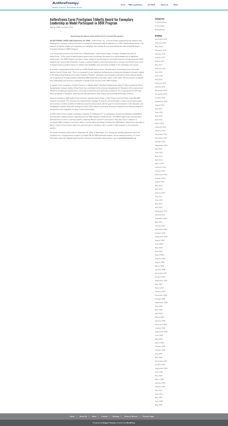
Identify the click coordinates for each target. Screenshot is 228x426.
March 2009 (159, 255)
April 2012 (159, 207)
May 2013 (158, 185)
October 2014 (160, 142)
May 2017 (158, 65)
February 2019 (160, 43)
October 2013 (160, 178)
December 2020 (161, 39)
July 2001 (158, 390)
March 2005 (159, 343)
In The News (159, 26)
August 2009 (159, 240)
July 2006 (158, 306)
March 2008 (159, 266)
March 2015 (159, 123)
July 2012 (158, 196)
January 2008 (160, 270)
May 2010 (158, 222)
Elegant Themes (109, 423)
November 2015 (161, 94)
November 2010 (161, 218)
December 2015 (161, 90)
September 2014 (161, 145)
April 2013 (159, 189)
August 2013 (159, 182)
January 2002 (160, 383)
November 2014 (161, 138)
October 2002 (160, 365)
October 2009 (160, 233)
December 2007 (161, 273)
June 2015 (159, 112)
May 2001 (158, 397)
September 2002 (161, 368)
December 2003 (161, 361)
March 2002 (159, 379)
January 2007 (160, 291)
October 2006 (160, 299)
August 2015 (159, 105)
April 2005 (159, 339)
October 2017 (160, 57)
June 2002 (159, 372)
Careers (104, 416)
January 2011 (160, 215)
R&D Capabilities (135, 5)
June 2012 (159, 200)
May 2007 (158, 284)
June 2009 (159, 244)
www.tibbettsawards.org (127, 138)
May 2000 (158, 405)
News (176, 5)
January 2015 (160, 131)
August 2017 (159, 61)
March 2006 (159, 317)
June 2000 (159, 401)
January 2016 (160, 87)
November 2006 (161, 295)
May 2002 (158, 376)
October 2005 (160, 328)
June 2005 (159, 335)
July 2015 (158, 109)
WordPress (130, 423)
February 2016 (160, 83)
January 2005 (160, 346)
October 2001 (160, 387)
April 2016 (159, 79)
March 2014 (159, 163)
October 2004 (160, 350)
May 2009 (158, 248)
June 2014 (159, 153)
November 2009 (161, 229)
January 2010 (160, 226)
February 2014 (160, 167)
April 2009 (159, 251)
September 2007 (161, 281)
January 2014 (160, 171)
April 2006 (159, 313)
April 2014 (159, 160)
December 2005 (161, 324)
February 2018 (160, 50)
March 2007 (159, 288)
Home (123, 5)
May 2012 (158, 204)
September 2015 (161, 101)
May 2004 (158, 357)
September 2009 (161, 237)
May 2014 (158, 156)
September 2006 (161, 302)
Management (160, 30)
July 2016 (158, 72)
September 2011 (161, 211)
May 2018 (158, 46)
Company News (67, 27)
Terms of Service (131, 416)
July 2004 (158, 354)
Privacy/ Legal (148, 416)
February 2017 (160, 68)
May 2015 (158, 116)
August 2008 (159, 262)
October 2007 (160, 277)
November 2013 (161, 174)
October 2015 (160, 98)
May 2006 (158, 310)
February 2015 (160, 127)
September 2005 (161, 332)
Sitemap (116, 416)
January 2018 (160, 54)
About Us (164, 5)
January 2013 (160, 193)
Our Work (151, 5)
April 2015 (159, 120)
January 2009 (160, 259)
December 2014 (161, 134)
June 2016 (159, 76)
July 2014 (158, 149)
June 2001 (159, 394)
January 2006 (160, 321)
